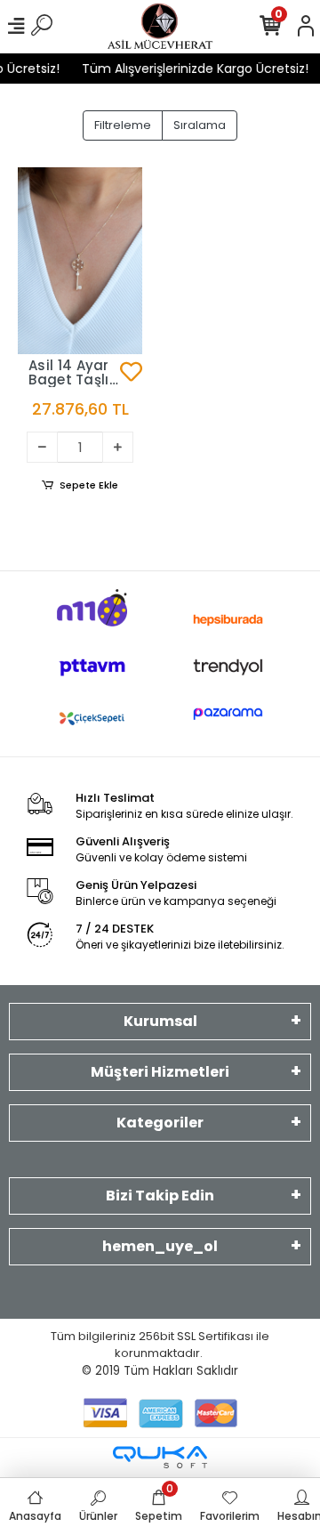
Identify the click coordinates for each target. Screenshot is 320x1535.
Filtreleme (122, 125)
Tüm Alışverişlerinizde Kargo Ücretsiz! (191, 68)
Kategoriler (160, 1122)
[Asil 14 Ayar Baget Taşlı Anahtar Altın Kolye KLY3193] (80, 260)
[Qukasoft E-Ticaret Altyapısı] (160, 1457)
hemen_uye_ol (160, 1246)
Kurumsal (160, 1021)
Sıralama (199, 125)
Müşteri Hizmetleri (160, 1072)
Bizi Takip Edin (160, 1195)
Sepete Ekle (89, 485)
